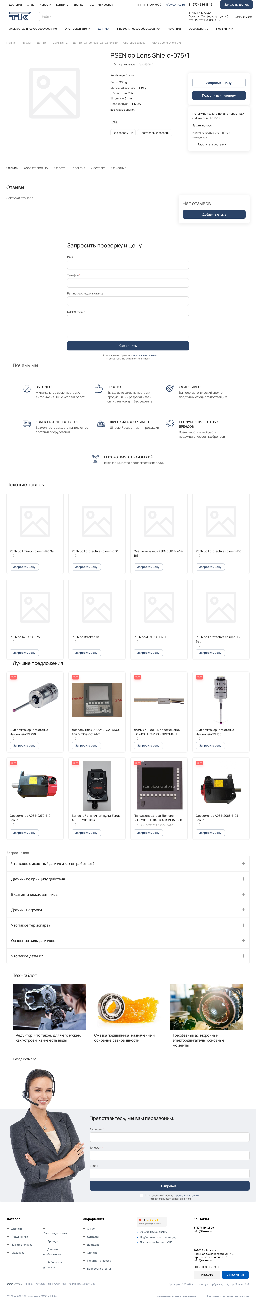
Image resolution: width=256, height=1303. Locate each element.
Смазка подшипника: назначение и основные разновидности (124, 1038)
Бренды (52, 1241)
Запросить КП (235, 1274)
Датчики (16, 1228)
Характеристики (36, 168)
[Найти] (177, 16)
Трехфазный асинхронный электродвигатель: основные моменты (198, 1040)
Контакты (93, 1236)
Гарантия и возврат (99, 1260)
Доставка (98, 168)
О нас (91, 1228)
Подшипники (19, 1236)
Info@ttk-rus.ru (175, 4)
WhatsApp (207, 1274)
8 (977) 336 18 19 (200, 4)
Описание (118, 168)
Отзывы (12, 168)
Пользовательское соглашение (175, 1296)
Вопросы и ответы (99, 1268)
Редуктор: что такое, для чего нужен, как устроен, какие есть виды (48, 1038)
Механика (17, 1252)
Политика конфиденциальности (228, 1296)
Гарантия (78, 168)
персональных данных (144, 355)
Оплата (60, 168)
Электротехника (21, 1244)
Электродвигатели (55, 1233)
